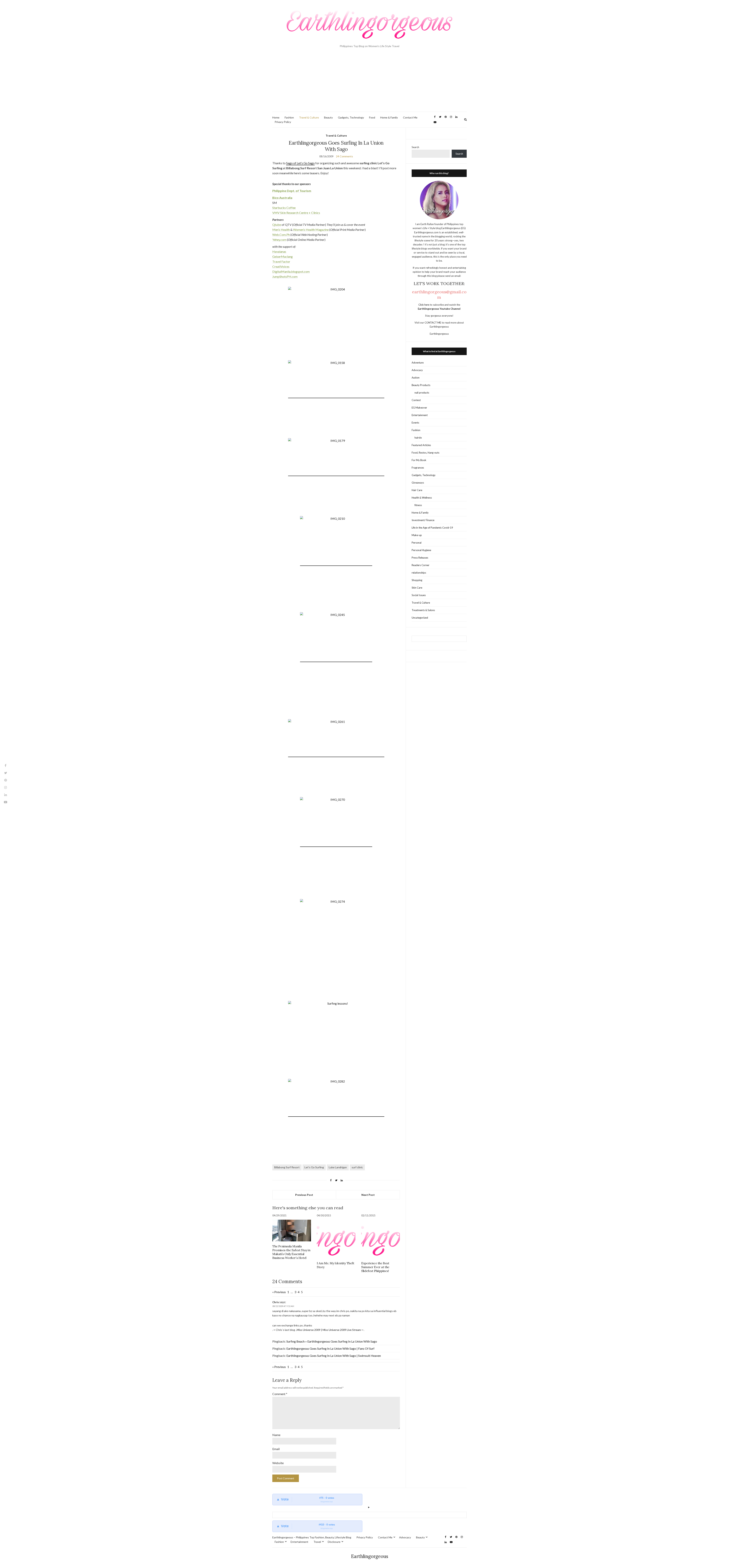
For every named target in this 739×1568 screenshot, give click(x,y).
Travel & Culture (309, 117)
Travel (317, 1541)
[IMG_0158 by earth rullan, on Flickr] (336, 396)
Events (415, 422)
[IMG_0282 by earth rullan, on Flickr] (336, 1115)
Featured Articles (421, 445)
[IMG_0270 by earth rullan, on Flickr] (336, 845)
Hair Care (417, 490)
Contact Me (410, 117)
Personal (416, 542)
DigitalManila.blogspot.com (291, 271)
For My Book (419, 460)
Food (372, 117)
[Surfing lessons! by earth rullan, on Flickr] (336, 1037)
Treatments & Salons (423, 610)
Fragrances (418, 467)
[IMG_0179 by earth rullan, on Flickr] (336, 474)
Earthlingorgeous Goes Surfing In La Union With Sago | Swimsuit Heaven (333, 1355)
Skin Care (417, 587)
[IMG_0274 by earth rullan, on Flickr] (336, 947)
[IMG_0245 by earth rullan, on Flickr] (336, 660)
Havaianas (279, 251)
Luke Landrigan (338, 1167)
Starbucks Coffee (284, 207)
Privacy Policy (283, 121)
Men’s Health (281, 229)
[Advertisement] (369, 83)
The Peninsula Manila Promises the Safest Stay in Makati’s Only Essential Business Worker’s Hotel (291, 1252)
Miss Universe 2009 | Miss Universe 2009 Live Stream (329, 1329)
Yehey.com (279, 239)
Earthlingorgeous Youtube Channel (439, 308)
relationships (419, 572)
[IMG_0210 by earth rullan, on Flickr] (336, 564)
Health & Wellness (422, 497)
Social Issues (419, 595)
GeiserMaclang (282, 256)
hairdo (418, 437)
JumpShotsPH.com (285, 276)
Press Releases (420, 557)
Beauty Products (421, 385)
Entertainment (420, 415)
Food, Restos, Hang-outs (425, 452)
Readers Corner (420, 565)
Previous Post (304, 1194)
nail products (422, 392)
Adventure (418, 362)
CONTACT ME (433, 322)
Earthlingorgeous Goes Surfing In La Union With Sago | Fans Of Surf (330, 1348)
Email (276, 1449)
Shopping (417, 580)
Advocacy (417, 370)
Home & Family (389, 117)
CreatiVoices (280, 266)
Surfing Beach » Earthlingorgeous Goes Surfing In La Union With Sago (331, 1341)
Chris (275, 1302)
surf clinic (357, 1167)
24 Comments (344, 156)
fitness (418, 505)
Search (415, 147)
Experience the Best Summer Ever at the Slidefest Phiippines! (375, 1267)
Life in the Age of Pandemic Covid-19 (432, 527)
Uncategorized (420, 617)
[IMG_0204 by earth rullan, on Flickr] (336, 323)
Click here (424, 304)
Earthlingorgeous (369, 1556)
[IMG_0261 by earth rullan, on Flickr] (336, 755)
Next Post (368, 1194)
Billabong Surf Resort (287, 1167)
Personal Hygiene (421, 550)
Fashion (289, 117)
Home (275, 117)
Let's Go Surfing (314, 1167)
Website (278, 1463)
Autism (416, 377)
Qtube (276, 224)
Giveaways (418, 482)
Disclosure (334, 1541)
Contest (416, 400)
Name (276, 1435)
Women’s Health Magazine (311, 229)
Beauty (328, 117)
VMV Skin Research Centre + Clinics (296, 212)
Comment (279, 1394)
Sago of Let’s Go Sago (300, 163)
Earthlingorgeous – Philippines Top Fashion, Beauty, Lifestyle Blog (311, 1537)
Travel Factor (281, 261)
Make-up (417, 535)
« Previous (279, 1292)
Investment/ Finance (423, 520)
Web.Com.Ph (281, 234)
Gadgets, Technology (351, 117)
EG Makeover (419, 407)
